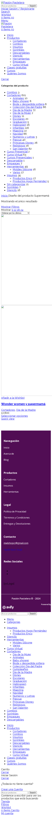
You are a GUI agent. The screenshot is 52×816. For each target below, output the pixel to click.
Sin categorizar (16, 184)
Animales (18, 98)
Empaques (19, 61)
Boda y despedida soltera (28, 104)
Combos (18, 43)
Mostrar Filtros (10, 206)
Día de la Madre (22, 110)
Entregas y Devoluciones (17, 523)
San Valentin (20, 148)
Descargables (21, 52)
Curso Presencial (17, 151)
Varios (16, 172)
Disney (17, 116)
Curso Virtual (20, 64)
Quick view (8, 418)
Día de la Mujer (22, 113)
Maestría (18, 130)
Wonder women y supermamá (23, 404)
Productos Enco (22, 178)
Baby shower (21, 101)
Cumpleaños (20, 669)
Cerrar (5, 79)
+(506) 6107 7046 (13, 549)
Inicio (4, 195)
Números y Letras (24, 136)
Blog (6, 459)
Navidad (18, 133)
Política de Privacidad (15, 511)
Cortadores (20, 41)
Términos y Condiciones (17, 517)
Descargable (15, 160)
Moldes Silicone (22, 169)
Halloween (19, 124)
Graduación (20, 121)
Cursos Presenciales (19, 157)
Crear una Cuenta (12, 789)
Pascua (17, 139)
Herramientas (21, 58)
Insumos (18, 46)
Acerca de (9, 453)
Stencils (18, 55)
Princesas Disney (23, 142)
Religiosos (19, 145)
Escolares (19, 118)
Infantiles (18, 127)
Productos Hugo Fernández (30, 181)
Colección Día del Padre (27, 107)
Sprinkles (18, 49)
